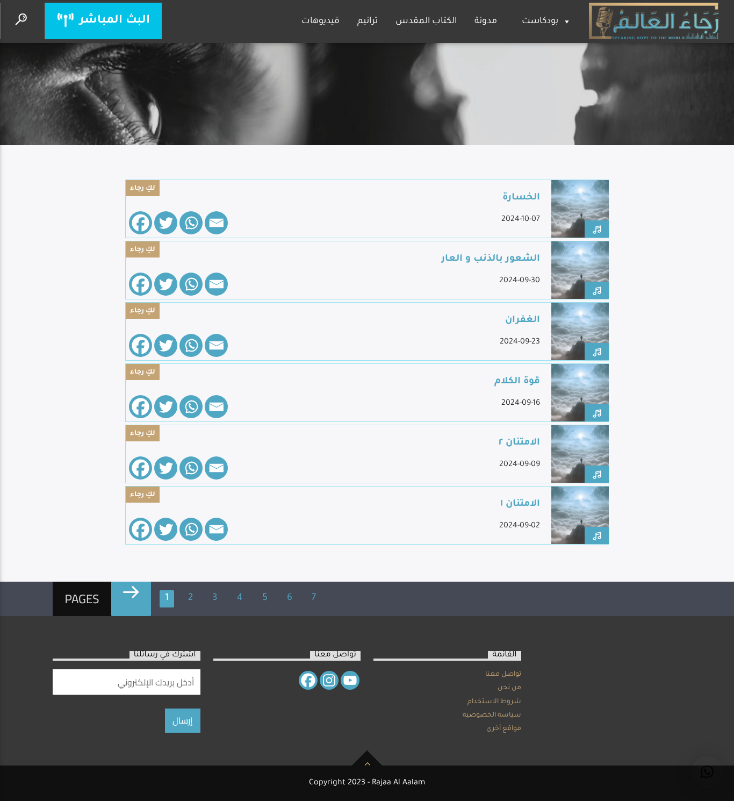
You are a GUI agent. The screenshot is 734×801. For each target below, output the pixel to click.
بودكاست (540, 21)
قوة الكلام (517, 382)
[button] (707, 772)
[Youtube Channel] (350, 680)
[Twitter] (165, 222)
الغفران (522, 321)
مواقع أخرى (503, 729)
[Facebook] (140, 222)
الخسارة (521, 198)
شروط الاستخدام (494, 702)
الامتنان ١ (520, 504)
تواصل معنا (503, 674)
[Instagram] (329, 680)
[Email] (216, 222)
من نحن (509, 688)
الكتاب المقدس (426, 21)
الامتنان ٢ (519, 443)
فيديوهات (320, 21)
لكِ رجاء (142, 188)
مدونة (485, 21)
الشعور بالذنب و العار (490, 259)
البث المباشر (113, 21)
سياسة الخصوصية (492, 715)
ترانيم (367, 21)
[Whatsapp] (191, 222)
